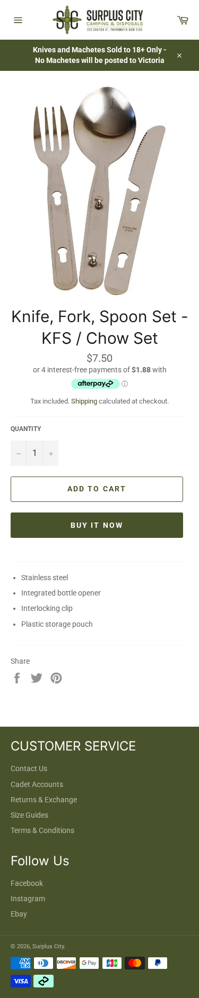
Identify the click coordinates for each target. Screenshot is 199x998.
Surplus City (48, 946)
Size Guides (29, 815)
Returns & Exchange (44, 799)
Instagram (28, 898)
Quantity (26, 429)
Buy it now (97, 525)
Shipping (84, 401)
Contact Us (29, 768)
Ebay (19, 914)
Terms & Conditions (42, 830)
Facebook (27, 883)
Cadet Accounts (37, 784)
